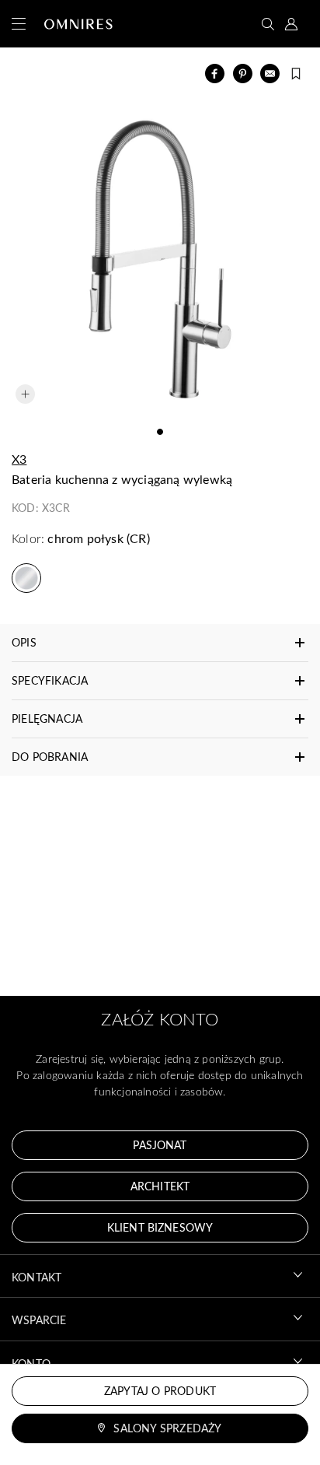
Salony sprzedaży (167, 1428)
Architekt (160, 1186)
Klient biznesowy (160, 1227)
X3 (19, 458)
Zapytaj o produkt (160, 1390)
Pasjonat (159, 1144)
